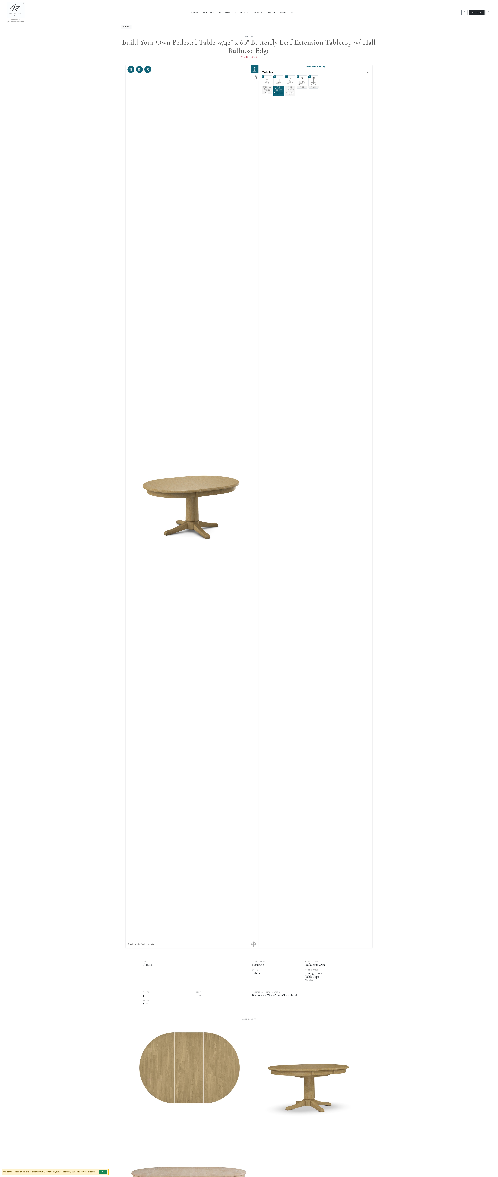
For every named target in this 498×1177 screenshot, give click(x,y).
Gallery (270, 12)
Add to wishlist (250, 57)
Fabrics (244, 12)
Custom (194, 12)
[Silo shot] (148, 69)
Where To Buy (287, 12)
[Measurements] (131, 69)
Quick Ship (209, 12)
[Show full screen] (253, 944)
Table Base (267, 72)
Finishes (257, 12)
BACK (127, 27)
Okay (103, 1172)
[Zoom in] (263, 76)
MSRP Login (476, 12)
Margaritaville (227, 12)
